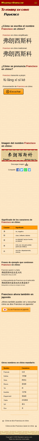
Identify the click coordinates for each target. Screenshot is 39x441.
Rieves (6, 384)
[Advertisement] (19, 118)
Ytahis (6, 400)
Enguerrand (7, 396)
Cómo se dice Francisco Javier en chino (20, 426)
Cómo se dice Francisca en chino (17, 421)
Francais (6, 372)
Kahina (6, 376)
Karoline (6, 392)
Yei (5, 388)
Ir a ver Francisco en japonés (18, 309)
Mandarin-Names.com (13, 3)
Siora (5, 380)
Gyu (5, 408)
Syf (5, 404)
